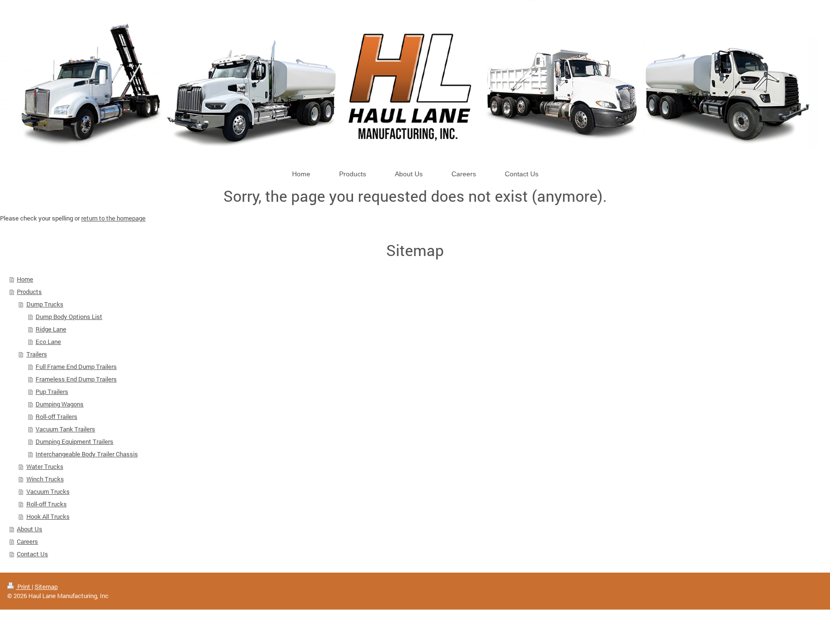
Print (24, 586)
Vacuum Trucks (48, 491)
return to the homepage (113, 218)
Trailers (36, 354)
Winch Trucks (45, 479)
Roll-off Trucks (46, 504)
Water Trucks (44, 466)
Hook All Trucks (48, 516)
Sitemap (46, 586)
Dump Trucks (44, 304)
